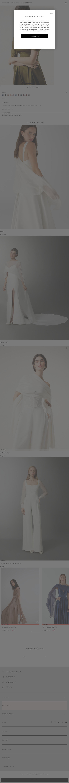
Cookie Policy (32, 27)
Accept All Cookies (34, 36)
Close (51, 13)
